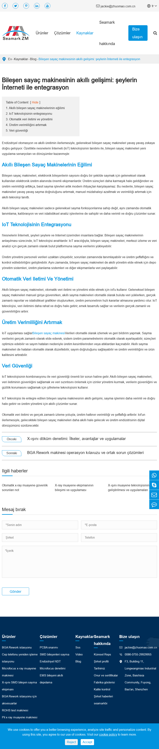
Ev (10, 59)
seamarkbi (100, 703)
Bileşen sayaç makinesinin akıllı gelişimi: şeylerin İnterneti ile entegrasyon (89, 59)
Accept (87, 742)
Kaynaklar (84, 33)
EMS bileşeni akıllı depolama (51, 679)
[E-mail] (154, 494)
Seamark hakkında (107, 33)
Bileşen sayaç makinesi (48, 333)
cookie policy (108, 734)
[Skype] (154, 485)
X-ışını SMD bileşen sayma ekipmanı (19, 686)
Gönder (15, 591)
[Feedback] (154, 504)
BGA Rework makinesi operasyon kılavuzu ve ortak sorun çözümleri (85, 452)
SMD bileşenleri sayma (54, 654)
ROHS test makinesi (15, 710)
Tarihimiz (99, 668)
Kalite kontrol (102, 689)
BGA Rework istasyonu (17, 647)
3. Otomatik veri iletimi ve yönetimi (29, 119)
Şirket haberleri (103, 696)
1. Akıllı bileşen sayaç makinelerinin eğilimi (35, 108)
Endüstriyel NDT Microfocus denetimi (52, 665)
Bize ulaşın (137, 33)
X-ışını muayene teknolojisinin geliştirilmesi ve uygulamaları (128, 487)
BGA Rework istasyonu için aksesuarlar (19, 700)
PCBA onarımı (49, 647)
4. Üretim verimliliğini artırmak (26, 125)
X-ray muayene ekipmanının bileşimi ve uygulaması (74, 487)
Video (79, 654)
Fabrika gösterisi (104, 682)
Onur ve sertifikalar (106, 675)
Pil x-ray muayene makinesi (19, 717)
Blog (33, 59)
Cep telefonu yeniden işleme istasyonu (20, 658)
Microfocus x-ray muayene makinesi (19, 672)
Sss (77, 647)
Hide (35, 102)
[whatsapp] (154, 475)
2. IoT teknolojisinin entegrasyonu (29, 113)
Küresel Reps (102, 654)
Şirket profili (101, 661)
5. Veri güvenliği (17, 130)
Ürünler (42, 33)
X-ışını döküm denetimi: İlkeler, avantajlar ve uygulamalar (76, 438)
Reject (71, 742)
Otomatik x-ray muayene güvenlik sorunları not (25, 487)
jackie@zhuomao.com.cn (115, 6)
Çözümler (62, 33)
